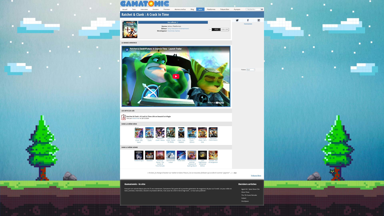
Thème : (244, 70)
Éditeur (164, 29)
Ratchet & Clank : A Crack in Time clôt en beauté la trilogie (148, 116)
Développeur (162, 31)
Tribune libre (224, 9)
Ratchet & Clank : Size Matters (181, 140)
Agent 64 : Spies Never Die (250, 189)
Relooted (149, 160)
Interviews (144, 9)
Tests (134, 9)
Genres (164, 26)
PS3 (216, 29)
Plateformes (211, 9)
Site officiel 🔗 (173, 22)
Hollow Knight (139, 160)
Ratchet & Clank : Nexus (160, 139)
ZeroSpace (245, 201)
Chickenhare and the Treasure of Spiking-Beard (192, 163)
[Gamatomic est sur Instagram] (258, 20)
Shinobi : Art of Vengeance (213, 161)
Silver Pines (245, 192)
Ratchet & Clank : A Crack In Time (145, 14)
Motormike (136, 118)
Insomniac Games (174, 31)
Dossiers (156, 9)
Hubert (243, 198)
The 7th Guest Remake (249, 195)
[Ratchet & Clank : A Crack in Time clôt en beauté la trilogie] (124, 117)
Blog (192, 9)
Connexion (248, 24)
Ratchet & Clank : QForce (192, 140)
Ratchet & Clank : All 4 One (202, 140)
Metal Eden (181, 160)
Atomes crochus (180, 9)
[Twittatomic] (237, 20)
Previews (167, 9)
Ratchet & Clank (149, 139)
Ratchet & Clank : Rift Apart (138, 140)
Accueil (124, 9)
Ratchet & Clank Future (213, 139)
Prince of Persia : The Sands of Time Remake (160, 163)
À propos (237, 9)
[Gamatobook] (248, 20)
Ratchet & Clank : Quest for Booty (170, 140)
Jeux (200, 9)
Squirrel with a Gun (170, 161)
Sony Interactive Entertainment (178, 29)
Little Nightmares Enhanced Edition (202, 163)
